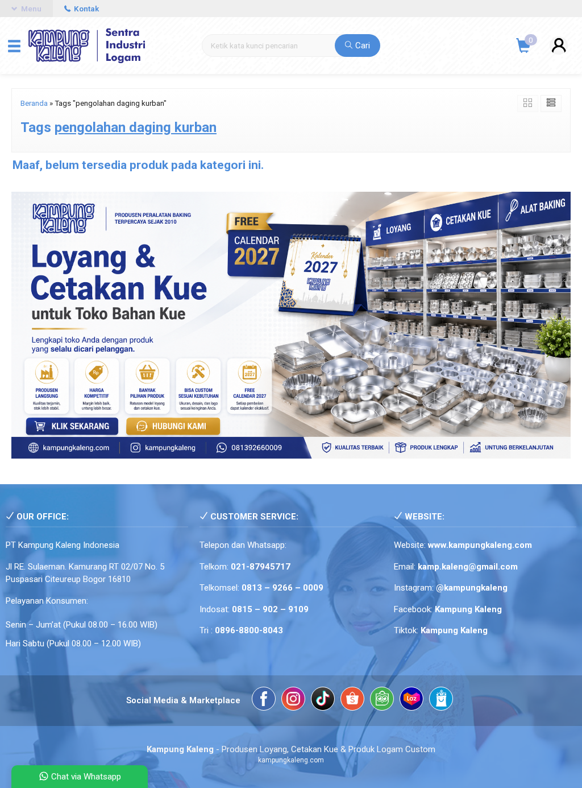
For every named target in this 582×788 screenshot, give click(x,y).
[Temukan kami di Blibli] (441, 701)
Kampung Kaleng (454, 630)
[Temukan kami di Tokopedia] (382, 701)
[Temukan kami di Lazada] (411, 701)
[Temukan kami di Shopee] (352, 701)
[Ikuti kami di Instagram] (293, 701)
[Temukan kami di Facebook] (264, 701)
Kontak (85, 8)
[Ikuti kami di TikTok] (323, 701)
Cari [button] (361, 45)
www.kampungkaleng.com (480, 545)
